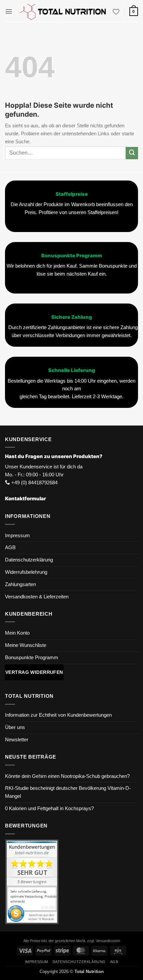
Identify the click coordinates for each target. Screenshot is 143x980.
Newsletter (16, 739)
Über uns (15, 727)
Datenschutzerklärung (29, 559)
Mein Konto (17, 633)
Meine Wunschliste (25, 645)
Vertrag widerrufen (34, 672)
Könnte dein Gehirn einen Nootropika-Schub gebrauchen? (67, 776)
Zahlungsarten (20, 584)
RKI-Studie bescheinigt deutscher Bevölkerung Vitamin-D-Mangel (68, 792)
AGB (10, 547)
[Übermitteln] (132, 153)
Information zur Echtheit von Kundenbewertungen (58, 715)
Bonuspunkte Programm (31, 657)
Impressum (17, 535)
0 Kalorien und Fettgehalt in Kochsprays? (49, 808)
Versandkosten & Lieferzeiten (37, 596)
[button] (9, 11)
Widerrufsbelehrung (26, 572)
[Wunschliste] (116, 11)
